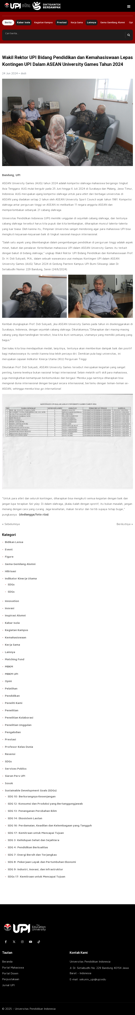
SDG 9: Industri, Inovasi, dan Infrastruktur (35, 869)
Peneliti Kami (13, 702)
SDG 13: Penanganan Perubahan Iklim (32, 810)
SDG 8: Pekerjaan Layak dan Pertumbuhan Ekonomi (42, 861)
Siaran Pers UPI (15, 775)
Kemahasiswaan (15, 637)
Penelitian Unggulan (18, 724)
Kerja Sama (77, 22)
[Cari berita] (128, 35)
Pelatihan (11, 688)
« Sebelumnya (11, 524)
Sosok (9, 783)
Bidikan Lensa (14, 542)
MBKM (9, 666)
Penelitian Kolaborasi (19, 717)
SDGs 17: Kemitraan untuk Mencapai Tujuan (36, 876)
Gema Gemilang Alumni (112, 22)
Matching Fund (14, 659)
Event (9, 549)
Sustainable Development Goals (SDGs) (31, 790)
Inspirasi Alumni (15, 615)
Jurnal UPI (8, 985)
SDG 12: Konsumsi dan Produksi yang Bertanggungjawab (45, 803)
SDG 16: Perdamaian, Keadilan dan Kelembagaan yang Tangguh (50, 825)
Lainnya (91, 22)
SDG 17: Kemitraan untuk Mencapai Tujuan (36, 832)
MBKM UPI (11, 673)
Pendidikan (12, 695)
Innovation (12, 600)
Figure (9, 556)
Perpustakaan (10, 979)
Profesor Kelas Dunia (19, 746)
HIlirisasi (10, 571)
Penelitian (11, 710)
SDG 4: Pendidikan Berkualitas (28, 847)
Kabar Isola (23, 22)
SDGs (11, 584)
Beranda (7, 961)
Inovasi (9, 608)
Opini (8, 681)
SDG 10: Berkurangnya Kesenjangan (32, 796)
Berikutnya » (125, 524)
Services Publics (16, 768)
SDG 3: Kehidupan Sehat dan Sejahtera (33, 840)
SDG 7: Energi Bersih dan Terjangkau (32, 854)
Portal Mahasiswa (13, 967)
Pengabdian (13, 732)
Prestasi (62, 22)
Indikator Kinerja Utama (21, 578)
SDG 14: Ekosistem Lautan (25, 818)
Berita (8, 22)
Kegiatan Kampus (43, 22)
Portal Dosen (10, 973)
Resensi (10, 753)
